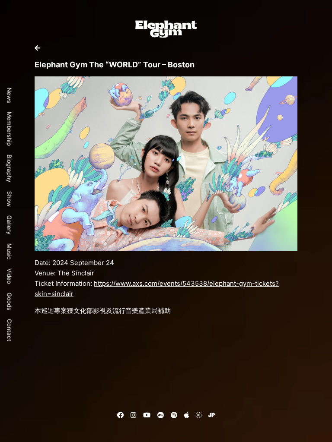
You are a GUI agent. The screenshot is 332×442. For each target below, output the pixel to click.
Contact (9, 330)
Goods (9, 301)
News (9, 95)
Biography (9, 169)
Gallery (9, 225)
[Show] (37, 48)
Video (9, 276)
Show (9, 199)
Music (9, 251)
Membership (9, 129)
